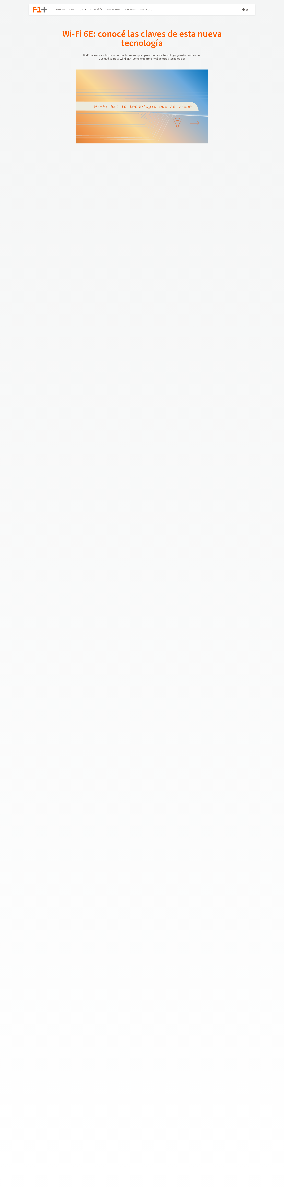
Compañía (96, 9)
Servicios (76, 9)
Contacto (146, 9)
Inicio (60, 9)
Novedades (114, 9)
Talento (130, 9)
